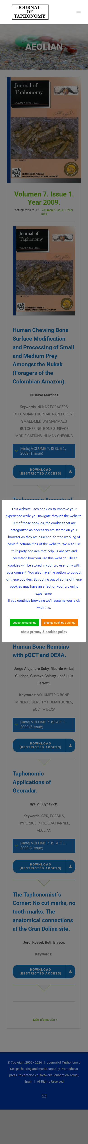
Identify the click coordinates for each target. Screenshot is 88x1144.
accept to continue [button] (24, 622)
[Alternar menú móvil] (78, 12)
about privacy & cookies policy (44, 632)
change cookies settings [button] (59, 622)
